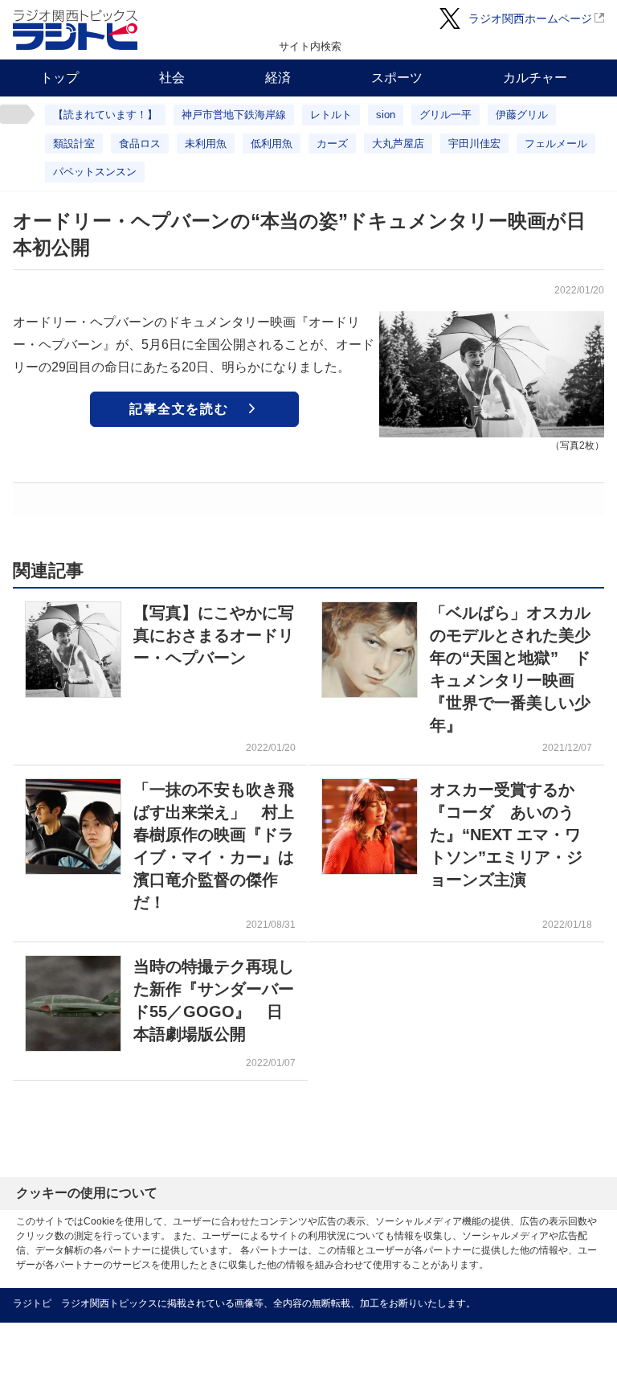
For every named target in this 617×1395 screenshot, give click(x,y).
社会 (172, 77)
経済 (278, 77)
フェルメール (556, 143)
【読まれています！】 (105, 115)
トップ (59, 77)
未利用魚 (206, 143)
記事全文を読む (178, 409)
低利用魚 (271, 143)
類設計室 (74, 143)
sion (385, 115)
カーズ (332, 143)
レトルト (331, 115)
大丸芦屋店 (398, 143)
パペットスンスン (95, 172)
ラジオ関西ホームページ (530, 18)
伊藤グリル (522, 115)
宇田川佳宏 (474, 143)
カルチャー (535, 77)
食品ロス (140, 143)
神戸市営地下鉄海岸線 (234, 115)
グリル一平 (445, 115)
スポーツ (397, 77)
